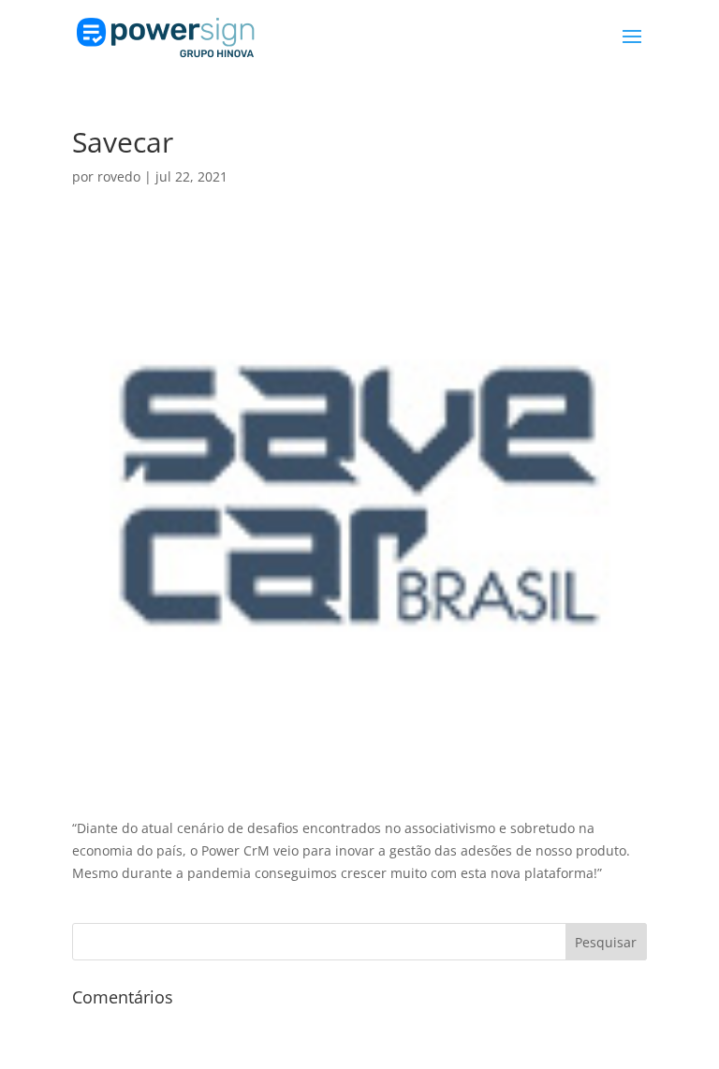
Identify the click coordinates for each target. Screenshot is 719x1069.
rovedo (118, 176)
